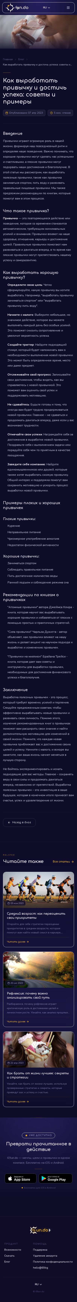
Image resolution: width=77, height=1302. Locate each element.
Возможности (12, 1250)
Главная (8, 59)
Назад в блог (21, 822)
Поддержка (40, 1250)
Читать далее (16, 941)
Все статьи (61, 861)
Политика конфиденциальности (53, 1261)
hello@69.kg (40, 1267)
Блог (21, 59)
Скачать (9, 1256)
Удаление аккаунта (45, 1256)
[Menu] (68, 7)
